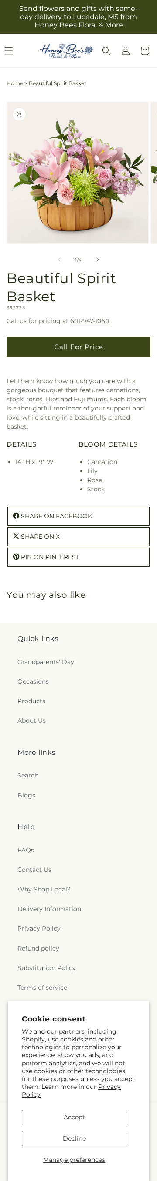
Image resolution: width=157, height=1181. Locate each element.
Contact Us (34, 870)
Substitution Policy (46, 968)
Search (27, 775)
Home (15, 83)
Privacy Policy (39, 928)
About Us (31, 720)
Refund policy (38, 948)
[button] (106, 50)
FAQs (25, 850)
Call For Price (78, 347)
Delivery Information (49, 909)
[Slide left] (59, 259)
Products (31, 701)
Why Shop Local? (44, 889)
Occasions (33, 681)
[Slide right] (97, 259)
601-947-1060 (89, 321)
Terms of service (42, 987)
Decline (74, 1138)
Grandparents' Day (45, 662)
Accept (74, 1117)
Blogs (26, 795)
